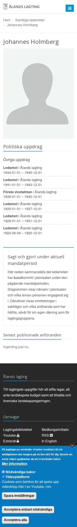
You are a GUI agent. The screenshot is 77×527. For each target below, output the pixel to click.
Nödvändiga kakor (21, 471)
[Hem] (32, 8)
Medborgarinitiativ (55, 429)
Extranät (10, 440)
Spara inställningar (19, 495)
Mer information (14, 463)
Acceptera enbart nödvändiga (28, 509)
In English (49, 440)
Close (72, 445)
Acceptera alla (15, 520)
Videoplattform (18, 476)
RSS (46, 435)
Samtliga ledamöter (30, 19)
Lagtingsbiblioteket (17, 429)
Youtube (10, 435)
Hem (6, 19)
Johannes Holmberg (22, 24)
